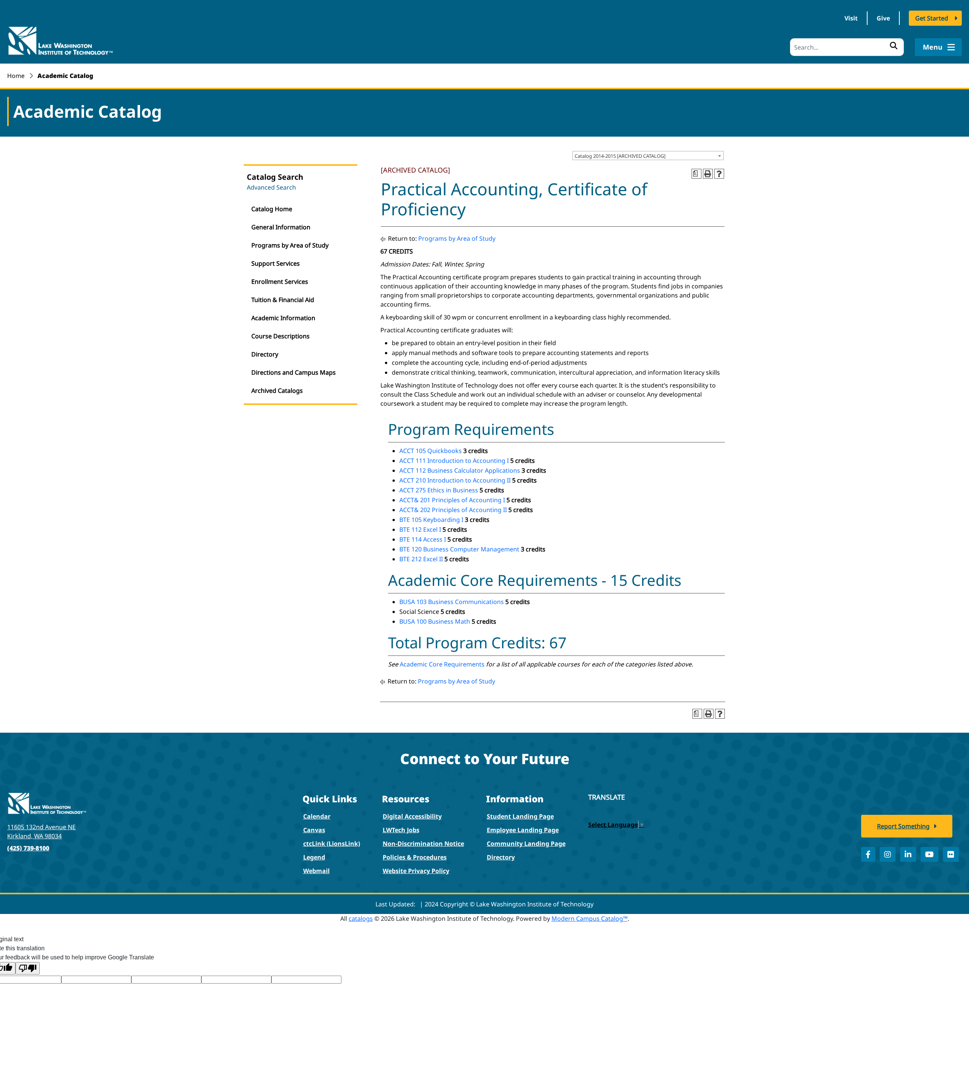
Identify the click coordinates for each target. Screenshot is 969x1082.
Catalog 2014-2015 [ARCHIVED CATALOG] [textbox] (620, 156)
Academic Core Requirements (442, 664)
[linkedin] (908, 854)
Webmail (316, 871)
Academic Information (283, 318)
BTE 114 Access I (422, 539)
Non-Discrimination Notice (423, 843)
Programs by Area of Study (290, 245)
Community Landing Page (526, 843)
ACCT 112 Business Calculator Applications (459, 470)
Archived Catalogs (277, 390)
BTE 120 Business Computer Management (459, 549)
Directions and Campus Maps (293, 372)
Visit (851, 18)
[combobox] (648, 155)
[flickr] (951, 854)
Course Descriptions (280, 336)
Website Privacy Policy (416, 871)
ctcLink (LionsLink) (331, 843)
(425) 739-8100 (28, 848)
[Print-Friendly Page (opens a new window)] (708, 174)
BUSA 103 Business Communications (451, 602)
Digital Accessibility (412, 816)
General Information (280, 227)
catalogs (361, 918)
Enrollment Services (279, 281)
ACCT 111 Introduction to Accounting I (454, 460)
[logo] (60, 40)
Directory (264, 354)
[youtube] (929, 854)
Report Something (903, 826)
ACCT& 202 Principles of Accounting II (453, 510)
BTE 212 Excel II (421, 559)
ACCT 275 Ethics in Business (438, 490)
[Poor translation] (28, 968)
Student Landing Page (520, 816)
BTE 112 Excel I (420, 529)
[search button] (894, 45)
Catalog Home (271, 209)
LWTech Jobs (401, 830)
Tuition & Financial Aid (282, 300)
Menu (933, 46)
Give (883, 18)
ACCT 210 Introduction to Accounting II (455, 480)
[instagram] (888, 854)
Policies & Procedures (415, 857)
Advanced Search (271, 187)
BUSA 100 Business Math (434, 621)
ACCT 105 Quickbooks (430, 451)
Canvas (314, 830)
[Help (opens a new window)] (719, 174)
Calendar (316, 816)
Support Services (275, 263)
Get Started (931, 18)
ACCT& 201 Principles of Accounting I (452, 500)
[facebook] (868, 854)
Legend (314, 857)
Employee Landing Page (523, 830)
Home (16, 76)
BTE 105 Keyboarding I (431, 519)
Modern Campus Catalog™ (589, 918)
